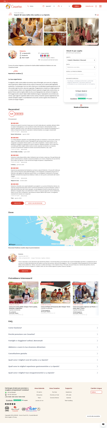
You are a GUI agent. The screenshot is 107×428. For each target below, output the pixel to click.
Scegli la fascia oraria (74, 71)
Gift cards (68, 395)
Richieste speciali (72, 78)
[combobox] (35, 6)
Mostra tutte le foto (91, 43)
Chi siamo (39, 392)
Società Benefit (33, 415)
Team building (68, 400)
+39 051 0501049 (11, 394)
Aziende (68, 397)
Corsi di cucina (18, 13)
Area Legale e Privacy (11, 417)
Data (68, 64)
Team (39, 397)
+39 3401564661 (11, 392)
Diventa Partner (54, 397)
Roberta (23, 51)
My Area (54, 392)
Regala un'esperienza (81, 107)
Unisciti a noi (89, 6)
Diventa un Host (54, 395)
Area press (39, 395)
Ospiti (68, 57)
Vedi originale (24, 131)
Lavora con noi (39, 400)
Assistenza (69, 392)
